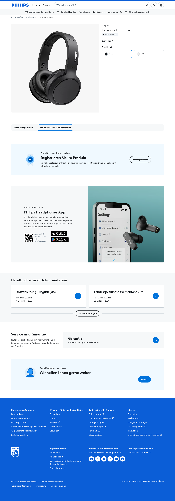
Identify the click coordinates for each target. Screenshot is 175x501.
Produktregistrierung (20, 418)
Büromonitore (95, 435)
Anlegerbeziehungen (138, 422)
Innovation (133, 431)
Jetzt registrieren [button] (140, 159)
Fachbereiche (56, 426)
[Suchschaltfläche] (147, 5)
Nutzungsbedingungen (53, 481)
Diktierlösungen (96, 426)
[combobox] (96, 5)
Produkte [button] (36, 5)
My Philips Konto (19, 422)
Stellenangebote (135, 426)
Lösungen (54, 431)
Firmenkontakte (57, 468)
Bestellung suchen (19, 435)
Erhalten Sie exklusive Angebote (103, 452)
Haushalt (93, 431)
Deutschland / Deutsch (138, 452)
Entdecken (55, 414)
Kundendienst (17, 414)
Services (53, 422)
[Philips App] (59, 233)
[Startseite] (20, 5)
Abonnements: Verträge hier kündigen (29, 426)
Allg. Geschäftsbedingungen (24, 431)
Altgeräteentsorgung (21, 486)
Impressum (41, 486)
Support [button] (47, 5)
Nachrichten (133, 418)
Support (54, 418)
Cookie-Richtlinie (58, 486)
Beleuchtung (95, 414)
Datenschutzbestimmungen (24, 481)
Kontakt (144, 379)
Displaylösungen (96, 422)
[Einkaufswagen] (161, 5)
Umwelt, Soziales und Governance (143, 435)
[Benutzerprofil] (154, 5)
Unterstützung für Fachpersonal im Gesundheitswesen (66, 462)
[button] (78, 296)
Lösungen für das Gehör (100, 418)
